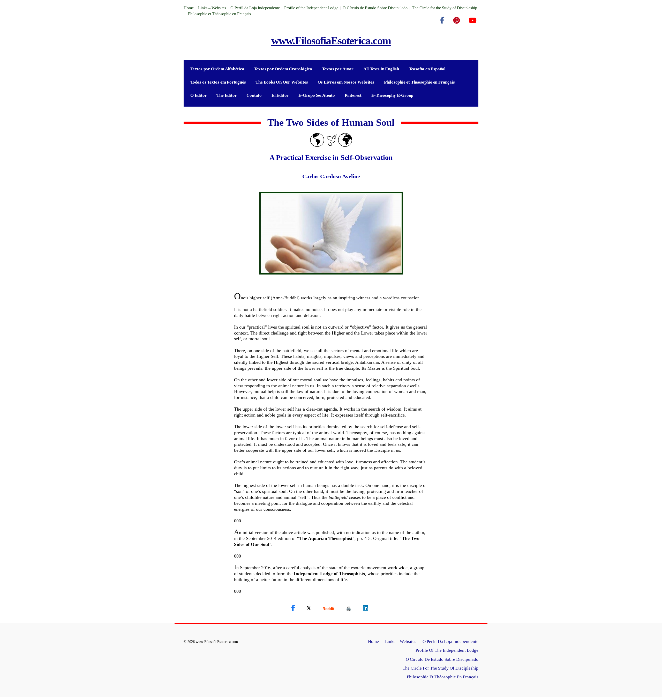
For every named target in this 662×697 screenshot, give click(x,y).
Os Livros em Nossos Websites (346, 82)
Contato (254, 95)
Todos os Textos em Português (218, 82)
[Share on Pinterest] (348, 608)
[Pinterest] (456, 20)
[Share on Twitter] (308, 608)
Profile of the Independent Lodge (311, 8)
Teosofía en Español (427, 68)
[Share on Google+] (328, 608)
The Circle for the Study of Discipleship (444, 8)
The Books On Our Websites (281, 82)
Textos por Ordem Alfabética (217, 68)
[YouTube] (472, 20)
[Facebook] (442, 20)
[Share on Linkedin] (365, 608)
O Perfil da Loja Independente (255, 8)
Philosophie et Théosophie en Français (219, 14)
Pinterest (353, 95)
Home (189, 8)
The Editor (226, 95)
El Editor (280, 95)
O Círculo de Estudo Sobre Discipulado (375, 8)
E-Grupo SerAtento (316, 95)
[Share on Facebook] (293, 608)
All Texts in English (381, 68)
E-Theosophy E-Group (392, 95)
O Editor (198, 95)
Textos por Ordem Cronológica (283, 68)
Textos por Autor (337, 68)
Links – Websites (212, 8)
